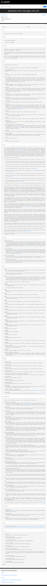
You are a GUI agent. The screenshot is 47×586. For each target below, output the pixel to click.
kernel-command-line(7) (27, 527)
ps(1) (29, 206)
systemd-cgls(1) (24, 206)
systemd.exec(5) (17, 126)
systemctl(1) (30, 245)
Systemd (2, 577)
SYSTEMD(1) (3, 26)
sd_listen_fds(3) (36, 390)
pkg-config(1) (20, 527)
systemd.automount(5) (9, 171)
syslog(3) (36, 114)
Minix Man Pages (4, 14)
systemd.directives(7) (40, 527)
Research (44, 14)
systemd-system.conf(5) (18, 526)
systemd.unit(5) (8, 246)
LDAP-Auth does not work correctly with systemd (9, 575)
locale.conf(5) (25, 526)
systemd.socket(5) (15, 162)
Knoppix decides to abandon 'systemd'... (7, 582)
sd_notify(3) (42, 393)
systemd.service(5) (33, 434)
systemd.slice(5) (21, 181)
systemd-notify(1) (42, 526)
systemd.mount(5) (34, 168)
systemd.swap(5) (9, 176)
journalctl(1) (36, 526)
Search (45, 6)
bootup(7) (33, 527)
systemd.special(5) (13, 527)
